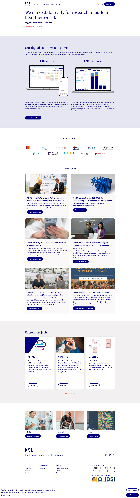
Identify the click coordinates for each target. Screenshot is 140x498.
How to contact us (62, 468)
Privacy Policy (5, 495)
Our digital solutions (33, 118)
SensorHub (64, 356)
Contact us (109, 4)
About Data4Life (63, 436)
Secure (91, 432)
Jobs (67, 4)
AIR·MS (31, 356)
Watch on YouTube (34, 308)
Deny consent (132, 490)
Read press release (35, 212)
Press (61, 4)
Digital (29, 432)
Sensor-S (93, 356)
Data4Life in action (33, 436)
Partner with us (93, 436)
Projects (54, 4)
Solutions (46, 4)
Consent (132, 495)
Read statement (80, 210)
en (102, 4)
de (98, 4)
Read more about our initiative (84, 308)
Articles (42, 468)
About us (37, 4)
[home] (27, 4)
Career (58, 470)
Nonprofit (61, 432)
